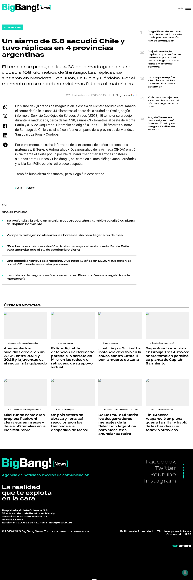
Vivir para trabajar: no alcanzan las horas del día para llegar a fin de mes (65, 235)
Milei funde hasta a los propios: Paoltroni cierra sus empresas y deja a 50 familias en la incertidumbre (25, 423)
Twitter (165, 467)
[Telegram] (5, 144)
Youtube (163, 474)
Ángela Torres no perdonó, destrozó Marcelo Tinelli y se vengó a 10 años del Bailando (161, 124)
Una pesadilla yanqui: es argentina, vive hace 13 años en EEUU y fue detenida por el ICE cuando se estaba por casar (69, 262)
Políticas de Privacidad (136, 531)
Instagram (160, 480)
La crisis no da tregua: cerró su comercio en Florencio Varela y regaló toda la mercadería (68, 277)
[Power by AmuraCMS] (181, 546)
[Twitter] (5, 116)
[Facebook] (5, 126)
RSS (188, 534)
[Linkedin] (5, 135)
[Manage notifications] (185, 573)
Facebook (161, 461)
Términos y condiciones (174, 531)
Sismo (31, 187)
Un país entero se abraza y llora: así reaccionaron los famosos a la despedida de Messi (69, 423)
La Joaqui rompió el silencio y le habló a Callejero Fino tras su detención (163, 82)
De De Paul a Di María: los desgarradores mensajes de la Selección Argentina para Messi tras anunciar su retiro (118, 424)
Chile (19, 187)
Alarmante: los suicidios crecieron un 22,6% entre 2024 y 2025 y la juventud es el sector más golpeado (25, 356)
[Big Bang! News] (26, 8)
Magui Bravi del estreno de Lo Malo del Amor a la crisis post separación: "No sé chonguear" (165, 36)
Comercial (173, 534)
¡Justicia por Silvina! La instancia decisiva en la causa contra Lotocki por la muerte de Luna (119, 354)
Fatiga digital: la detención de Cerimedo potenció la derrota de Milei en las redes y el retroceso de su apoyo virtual (73, 358)
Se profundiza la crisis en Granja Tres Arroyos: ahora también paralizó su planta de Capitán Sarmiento (71, 222)
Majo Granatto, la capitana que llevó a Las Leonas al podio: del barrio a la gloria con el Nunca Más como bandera (165, 59)
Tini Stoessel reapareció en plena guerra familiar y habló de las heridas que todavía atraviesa (166, 423)
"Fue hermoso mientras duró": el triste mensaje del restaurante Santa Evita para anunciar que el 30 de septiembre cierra (68, 248)
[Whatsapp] (5, 107)
